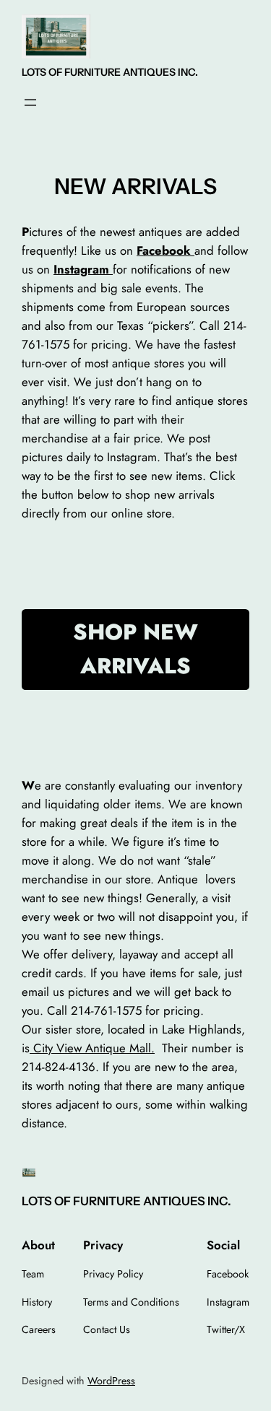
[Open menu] (30, 102)
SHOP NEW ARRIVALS (135, 648)
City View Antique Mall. (92, 1048)
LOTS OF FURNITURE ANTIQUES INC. (110, 72)
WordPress (111, 1380)
